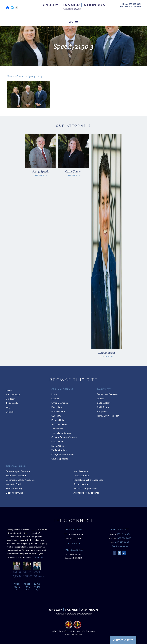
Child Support (103, 407)
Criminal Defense (59, 403)
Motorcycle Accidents (16, 476)
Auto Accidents (81, 471)
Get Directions (73, 544)
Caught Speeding (59, 459)
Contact (21, 76)
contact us (38, 557)
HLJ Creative (78, 634)
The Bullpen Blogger (61, 433)
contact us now (123, 640)
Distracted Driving (14, 493)
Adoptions (102, 412)
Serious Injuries (81, 484)
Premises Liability (14, 489)
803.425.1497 (122, 542)
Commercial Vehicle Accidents (20, 480)
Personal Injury (58, 420)
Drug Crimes (57, 442)
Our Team (10, 399)
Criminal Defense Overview (64, 437)
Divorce (100, 399)
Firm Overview (13, 395)
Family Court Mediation (108, 416)
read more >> (40, 175)
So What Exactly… (60, 424)
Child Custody (103, 403)
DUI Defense (57, 446)
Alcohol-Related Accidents (86, 493)
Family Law (56, 407)
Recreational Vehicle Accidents (88, 480)
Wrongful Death (13, 484)
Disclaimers (90, 631)
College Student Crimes (62, 454)
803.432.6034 (135, 4)
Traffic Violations (59, 450)
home (10, 76)
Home (9, 390)
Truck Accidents (81, 476)
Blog (8, 408)
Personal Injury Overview (18, 471)
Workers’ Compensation (85, 489)
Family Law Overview (107, 394)
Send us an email (120, 546)
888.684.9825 (135, 7)
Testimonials (12, 403)
